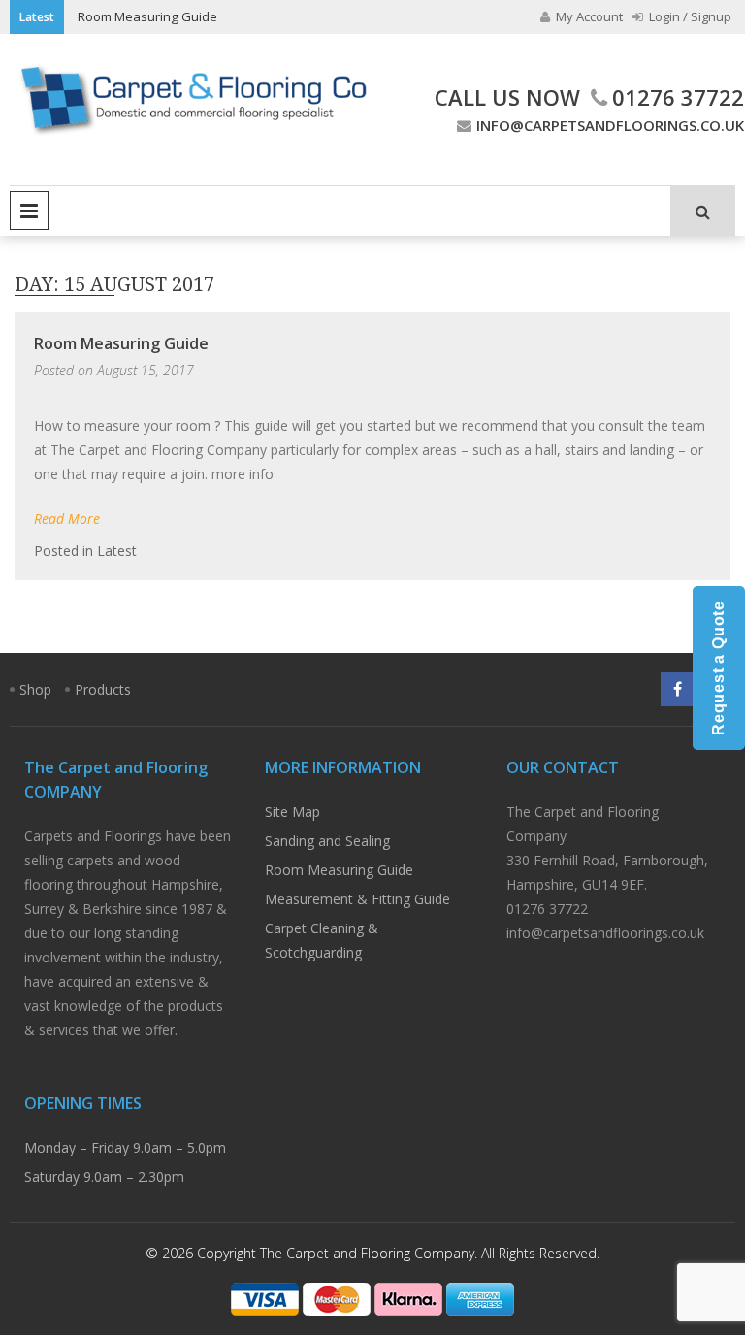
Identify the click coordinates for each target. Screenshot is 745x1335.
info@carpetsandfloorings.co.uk (610, 125)
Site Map (292, 811)
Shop (35, 689)
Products (103, 689)
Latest (117, 550)
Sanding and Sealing (327, 840)
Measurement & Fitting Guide (357, 899)
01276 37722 (678, 97)
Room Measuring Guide (147, 16)
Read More (67, 518)
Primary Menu (29, 210)
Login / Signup (688, 16)
